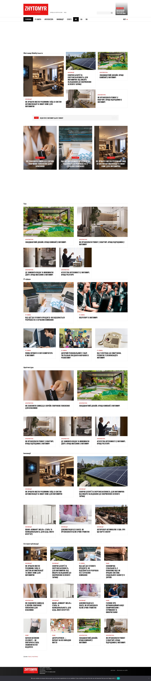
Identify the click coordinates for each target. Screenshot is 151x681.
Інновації (28, 99)
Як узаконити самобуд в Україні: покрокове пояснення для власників (40, 164)
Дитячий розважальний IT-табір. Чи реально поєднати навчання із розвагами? (75, 355)
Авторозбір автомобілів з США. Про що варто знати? (111, 530)
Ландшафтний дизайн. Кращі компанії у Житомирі (111, 76)
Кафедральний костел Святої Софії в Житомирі (121, 12)
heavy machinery (33, 656)
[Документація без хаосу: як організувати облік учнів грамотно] (75, 514)
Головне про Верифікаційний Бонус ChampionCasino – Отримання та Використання (115, 607)
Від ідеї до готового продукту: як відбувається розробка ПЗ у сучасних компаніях (75, 164)
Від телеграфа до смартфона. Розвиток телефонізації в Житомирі (109, 355)
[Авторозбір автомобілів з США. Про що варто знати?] (111, 514)
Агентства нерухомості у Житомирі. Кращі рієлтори (75, 273)
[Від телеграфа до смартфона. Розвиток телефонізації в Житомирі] (111, 338)
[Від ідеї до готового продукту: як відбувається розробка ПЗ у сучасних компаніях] (75, 148)
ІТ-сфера (75, 157)
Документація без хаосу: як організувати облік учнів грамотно (75, 530)
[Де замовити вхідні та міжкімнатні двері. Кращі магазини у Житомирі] (39, 257)
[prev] (113, 118)
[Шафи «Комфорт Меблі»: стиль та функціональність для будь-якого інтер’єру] (39, 514)
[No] (149, 678)
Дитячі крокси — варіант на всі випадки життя (61, 640)
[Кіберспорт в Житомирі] (102, 297)
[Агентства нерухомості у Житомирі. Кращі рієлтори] (75, 257)
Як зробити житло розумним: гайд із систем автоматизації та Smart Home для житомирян (43, 104)
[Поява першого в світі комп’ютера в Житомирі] (39, 338)
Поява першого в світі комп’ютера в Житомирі (39, 354)
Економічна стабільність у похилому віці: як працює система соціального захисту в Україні (115, 572)
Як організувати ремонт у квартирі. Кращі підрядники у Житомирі (110, 99)
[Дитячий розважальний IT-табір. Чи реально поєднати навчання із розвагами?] (75, 338)
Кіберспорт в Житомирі (88, 317)
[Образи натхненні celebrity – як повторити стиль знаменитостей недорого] (35, 626)
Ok (118, 678)
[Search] (111, 13)
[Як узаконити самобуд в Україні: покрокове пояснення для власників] (40, 148)
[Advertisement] (75, 34)
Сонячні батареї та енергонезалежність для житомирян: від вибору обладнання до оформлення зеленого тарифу (79, 79)
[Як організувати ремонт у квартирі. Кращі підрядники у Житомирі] (81, 99)
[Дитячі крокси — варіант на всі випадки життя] (62, 626)
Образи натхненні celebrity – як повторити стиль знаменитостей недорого (32, 642)
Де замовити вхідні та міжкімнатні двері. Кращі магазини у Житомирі (39, 273)
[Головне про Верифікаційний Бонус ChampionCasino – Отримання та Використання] (116, 591)
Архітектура (120, 8)
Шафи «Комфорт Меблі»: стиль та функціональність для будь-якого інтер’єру (39, 531)
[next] (116, 118)
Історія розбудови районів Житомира (52, 118)
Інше (107, 563)
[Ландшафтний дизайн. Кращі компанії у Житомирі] (113, 61)
